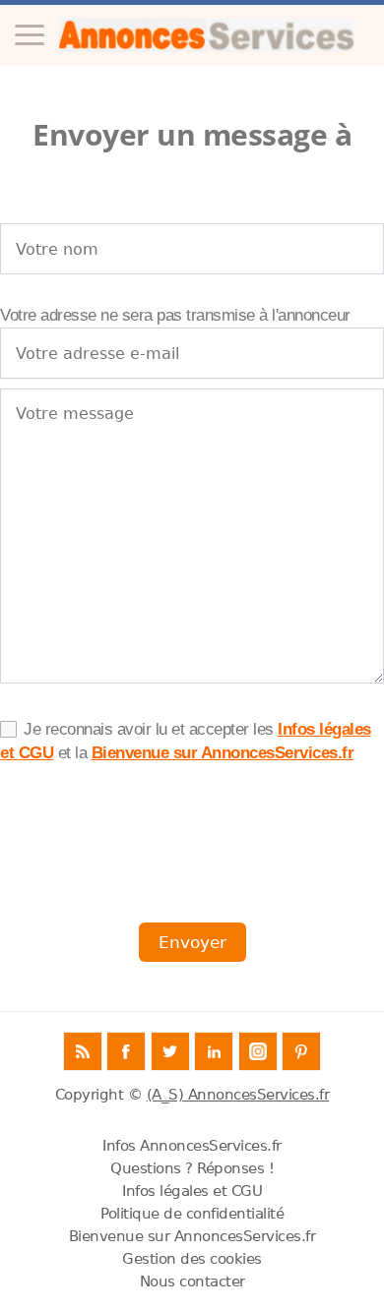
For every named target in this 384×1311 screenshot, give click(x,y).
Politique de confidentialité (192, 1213)
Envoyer (192, 942)
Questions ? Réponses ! (192, 1168)
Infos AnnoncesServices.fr (192, 1146)
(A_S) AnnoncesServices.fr (238, 1094)
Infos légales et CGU (192, 1191)
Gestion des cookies (192, 1259)
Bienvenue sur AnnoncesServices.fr (223, 753)
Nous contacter (192, 1281)
